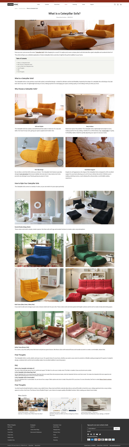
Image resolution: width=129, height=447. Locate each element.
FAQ (18, 70)
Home (16, 8)
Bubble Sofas (10, 437)
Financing (55, 440)
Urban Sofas (10, 434)
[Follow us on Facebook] (88, 434)
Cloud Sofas (10, 432)
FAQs (54, 434)
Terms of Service (37, 445)
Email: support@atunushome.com (115, 445)
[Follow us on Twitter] (100, 434)
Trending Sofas (22, 8)
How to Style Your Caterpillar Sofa (25, 66)
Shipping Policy (56, 429)
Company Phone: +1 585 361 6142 (102, 445)
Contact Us (55, 437)
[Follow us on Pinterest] (91, 434)
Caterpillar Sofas (11, 440)
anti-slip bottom (24, 174)
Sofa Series (10, 427)
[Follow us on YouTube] (97, 434)
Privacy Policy (31, 445)
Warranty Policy (56, 432)
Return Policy (56, 427)
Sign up (117, 428)
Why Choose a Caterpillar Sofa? (24, 64)
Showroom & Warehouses (36, 432)
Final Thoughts (20, 68)
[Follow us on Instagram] (94, 434)
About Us (32, 427)
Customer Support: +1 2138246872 (90, 445)
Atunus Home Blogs (34, 429)
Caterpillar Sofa (40, 52)
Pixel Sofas (10, 429)
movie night (105, 130)
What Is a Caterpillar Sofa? (32, 8)
